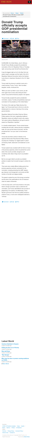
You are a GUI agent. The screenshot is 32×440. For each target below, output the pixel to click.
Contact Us (12, 432)
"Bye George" (5, 355)
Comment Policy (19, 431)
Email (12, 38)
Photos (13, 427)
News (17, 13)
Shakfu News (27, 436)
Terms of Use (5, 432)
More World (6, 363)
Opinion (8, 427)
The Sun (4, 431)
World (21, 13)
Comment (6, 38)
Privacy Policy (11, 431)
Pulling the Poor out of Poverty (10, 347)
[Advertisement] (16, 272)
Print (18, 38)
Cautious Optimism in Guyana (10, 344)
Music (3, 427)
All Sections (19, 427)
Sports (22, 426)
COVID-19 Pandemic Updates (9, 426)
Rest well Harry (6, 351)
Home (12, 13)
